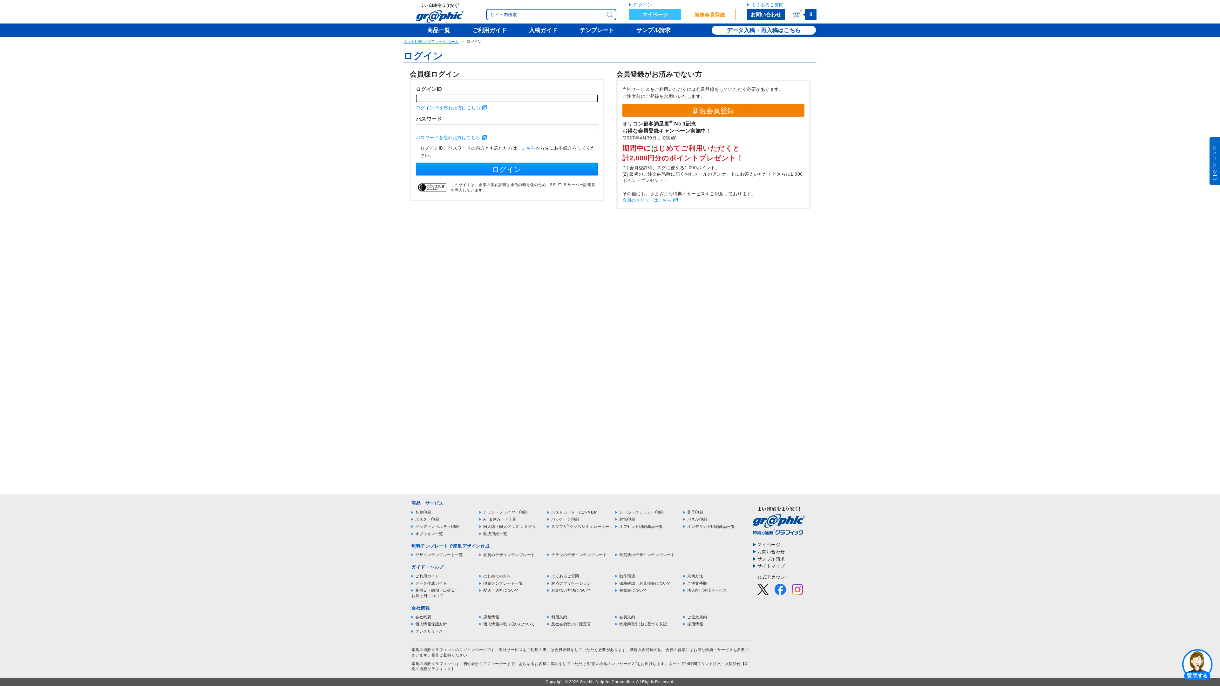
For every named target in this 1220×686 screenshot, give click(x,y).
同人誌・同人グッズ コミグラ (509, 526)
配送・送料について (501, 590)
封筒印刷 (627, 519)
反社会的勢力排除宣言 (571, 624)
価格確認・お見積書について (645, 583)
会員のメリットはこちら (646, 200)
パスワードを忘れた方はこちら (448, 137)
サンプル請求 (771, 559)
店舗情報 (491, 617)
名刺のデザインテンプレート (509, 555)
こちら (529, 148)
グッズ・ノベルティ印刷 (437, 526)
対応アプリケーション (571, 583)
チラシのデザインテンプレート (579, 555)
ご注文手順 (697, 583)
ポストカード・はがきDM (574, 512)
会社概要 (423, 617)
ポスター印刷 (427, 519)
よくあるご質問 (767, 4)
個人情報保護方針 (431, 624)
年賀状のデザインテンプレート (647, 555)
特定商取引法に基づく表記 (643, 624)
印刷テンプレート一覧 (503, 583)
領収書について (633, 590)
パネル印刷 (697, 519)
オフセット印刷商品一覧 (641, 526)
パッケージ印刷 (565, 519)
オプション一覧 (429, 534)
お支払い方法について (571, 590)
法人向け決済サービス (707, 590)
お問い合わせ (766, 14)
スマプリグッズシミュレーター (580, 526)
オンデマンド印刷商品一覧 (711, 526)
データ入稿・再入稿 (752, 30)
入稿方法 (695, 576)
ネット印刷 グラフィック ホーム (431, 41)
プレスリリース (429, 631)
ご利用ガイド (427, 576)
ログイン (643, 4)
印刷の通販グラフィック (433, 664)
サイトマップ (771, 565)
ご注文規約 (697, 617)
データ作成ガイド (431, 583)
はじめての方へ (497, 576)
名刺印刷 (423, 512)
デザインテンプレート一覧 (439, 555)
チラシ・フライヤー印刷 (505, 512)
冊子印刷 (695, 512)
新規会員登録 (710, 14)
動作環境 (627, 576)
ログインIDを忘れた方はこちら (448, 107)
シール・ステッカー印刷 (641, 512)
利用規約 (559, 617)
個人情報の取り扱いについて (509, 624)
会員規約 (627, 617)
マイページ (655, 14)
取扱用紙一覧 (495, 534)
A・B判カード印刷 (500, 519)
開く (1197, 664)
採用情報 (695, 624)
